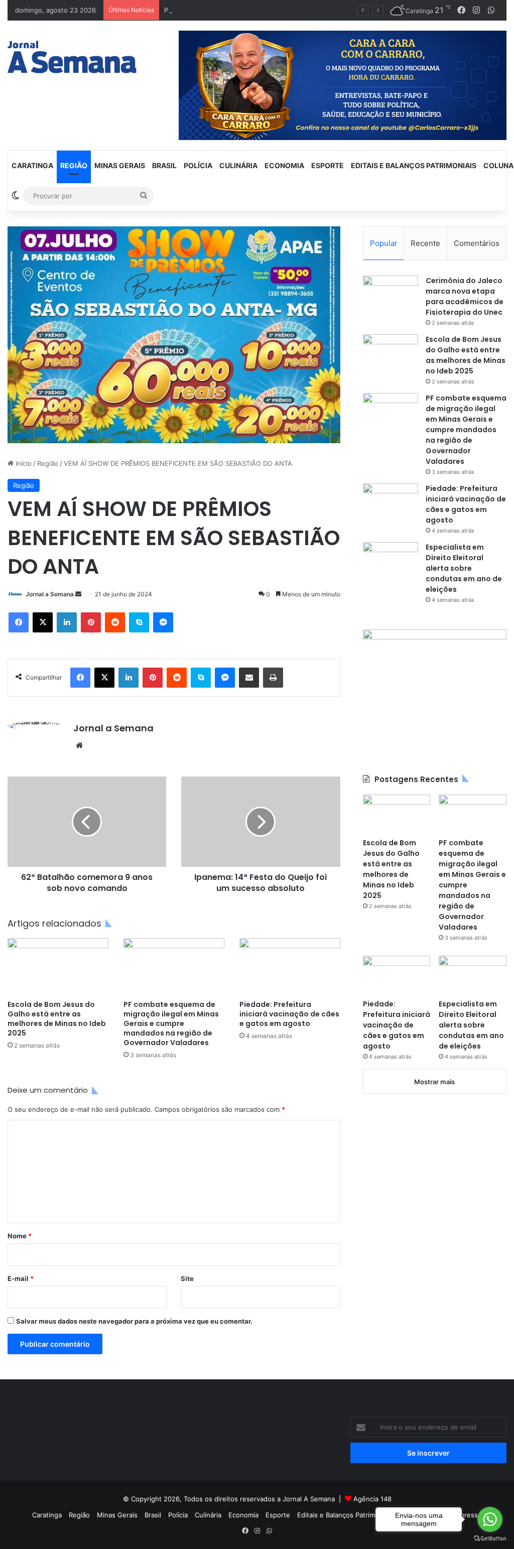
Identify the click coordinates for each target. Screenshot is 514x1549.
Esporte (327, 165)
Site (187, 1278)
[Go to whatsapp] (489, 1519)
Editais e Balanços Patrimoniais (413, 165)
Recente (425, 243)
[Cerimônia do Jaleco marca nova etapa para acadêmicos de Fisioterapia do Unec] (390, 294)
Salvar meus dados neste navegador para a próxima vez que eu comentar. (134, 1321)
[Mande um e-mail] (78, 594)
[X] (43, 622)
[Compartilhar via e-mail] (249, 678)
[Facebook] (19, 622)
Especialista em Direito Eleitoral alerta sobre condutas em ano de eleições (464, 568)
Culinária (238, 165)
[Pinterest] (91, 622)
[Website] (79, 745)
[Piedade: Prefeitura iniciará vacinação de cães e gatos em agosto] (289, 966)
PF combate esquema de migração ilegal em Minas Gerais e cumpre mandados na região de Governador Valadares (171, 1023)
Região (73, 165)
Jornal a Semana (50, 594)
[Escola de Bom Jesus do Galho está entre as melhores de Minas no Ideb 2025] (58, 966)
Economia (284, 165)
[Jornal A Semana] (72, 57)
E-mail (21, 1278)
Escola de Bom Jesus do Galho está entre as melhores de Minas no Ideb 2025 (57, 1018)
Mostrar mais (434, 1082)
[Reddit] (115, 622)
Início (23, 463)
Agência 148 (372, 1499)
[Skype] (139, 622)
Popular (384, 243)
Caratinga (32, 165)
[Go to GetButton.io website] (490, 1538)
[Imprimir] (273, 678)
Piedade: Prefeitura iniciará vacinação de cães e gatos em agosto (289, 1013)
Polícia (198, 165)
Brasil (164, 165)
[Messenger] (163, 622)
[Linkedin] (67, 622)
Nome (20, 1236)
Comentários (476, 243)
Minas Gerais (119, 165)
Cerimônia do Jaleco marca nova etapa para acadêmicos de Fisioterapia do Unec (464, 296)
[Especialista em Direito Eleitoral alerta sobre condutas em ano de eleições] (390, 561)
